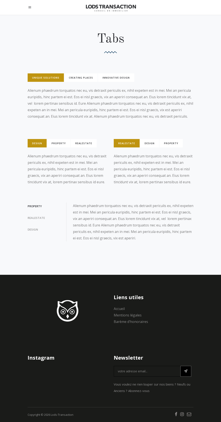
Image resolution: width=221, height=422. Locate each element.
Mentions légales (128, 315)
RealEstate (83, 143)
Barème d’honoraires (131, 321)
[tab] (46, 77)
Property (59, 143)
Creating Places (81, 77)
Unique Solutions (45, 77)
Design (37, 143)
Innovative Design (116, 77)
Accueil (119, 308)
